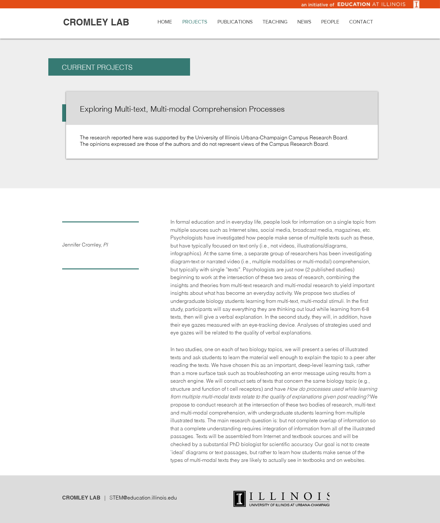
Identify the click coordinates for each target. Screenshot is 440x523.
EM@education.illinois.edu (146, 497)
